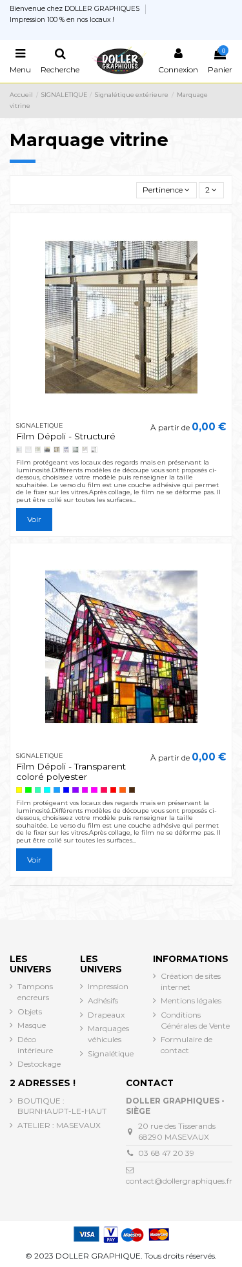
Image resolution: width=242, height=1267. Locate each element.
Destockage (39, 1064)
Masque (31, 1025)
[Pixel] (28, 449)
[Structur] (94, 449)
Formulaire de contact (186, 1044)
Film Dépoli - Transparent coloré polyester (71, 771)
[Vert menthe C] (38, 790)
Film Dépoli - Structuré (66, 436)
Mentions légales (191, 1000)
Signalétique (111, 1053)
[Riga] (75, 449)
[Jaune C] (19, 790)
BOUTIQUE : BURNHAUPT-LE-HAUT (61, 1106)
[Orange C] (122, 790)
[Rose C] (94, 790)
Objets (29, 1011)
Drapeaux (106, 1015)
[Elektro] (66, 449)
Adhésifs (103, 1000)
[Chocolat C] (132, 790)
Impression (108, 986)
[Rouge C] (113, 790)
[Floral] (47, 449)
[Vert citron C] (28, 790)
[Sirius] (85, 449)
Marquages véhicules (108, 1033)
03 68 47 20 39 (166, 1153)
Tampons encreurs (35, 991)
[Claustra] (57, 449)
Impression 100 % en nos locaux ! (62, 20)
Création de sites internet (191, 981)
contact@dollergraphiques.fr (179, 1181)
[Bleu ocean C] (66, 790)
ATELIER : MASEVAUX (59, 1125)
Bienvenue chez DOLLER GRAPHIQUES (75, 9)
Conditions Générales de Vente (195, 1020)
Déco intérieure (35, 1044)
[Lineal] (19, 449)
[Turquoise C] (47, 790)
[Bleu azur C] (57, 790)
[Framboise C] (104, 790)
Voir (34, 519)
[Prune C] (85, 790)
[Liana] (38, 449)
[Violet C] (75, 790)
